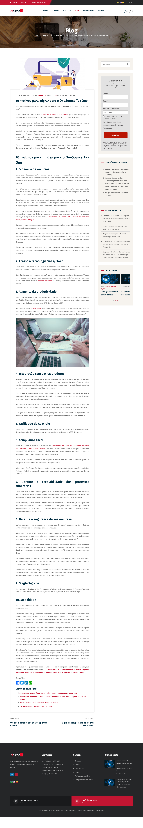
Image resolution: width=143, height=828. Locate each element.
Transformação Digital (108, 289)
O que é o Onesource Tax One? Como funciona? (38, 703)
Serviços (78, 761)
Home (37, 36)
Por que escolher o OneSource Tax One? (35, 706)
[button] (113, 300)
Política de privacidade (82, 776)
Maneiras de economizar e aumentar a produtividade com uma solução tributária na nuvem (117, 180)
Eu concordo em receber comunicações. (113, 117)
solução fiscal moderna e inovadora (54, 115)
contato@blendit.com (29, 800)
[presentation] (102, 301)
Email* (105, 101)
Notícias (60, 95)
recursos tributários (45, 281)
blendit (49, 95)
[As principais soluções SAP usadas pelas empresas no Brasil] (115, 279)
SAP (128, 286)
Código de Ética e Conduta (84, 780)
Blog (44, 36)
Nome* (105, 93)
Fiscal (125, 286)
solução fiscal (36, 308)
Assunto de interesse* (111, 109)
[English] (121, 3)
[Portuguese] (118, 3)
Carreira (77, 765)
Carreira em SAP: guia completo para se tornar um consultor (124, 781)
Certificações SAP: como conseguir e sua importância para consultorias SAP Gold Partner (116, 218)
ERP (121, 286)
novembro (59, 36)
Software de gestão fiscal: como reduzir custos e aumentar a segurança (48, 693)
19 (67, 36)
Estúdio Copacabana (96, 810)
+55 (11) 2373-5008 (89, 800)
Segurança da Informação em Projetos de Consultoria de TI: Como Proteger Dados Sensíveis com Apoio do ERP (116, 255)
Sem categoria (69, 95)
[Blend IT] (16, 10)
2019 (51, 36)
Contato (78, 772)
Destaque (117, 286)
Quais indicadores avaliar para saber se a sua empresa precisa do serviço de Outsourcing (116, 244)
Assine (115, 135)
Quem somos (79, 768)
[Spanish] (123, 3)
